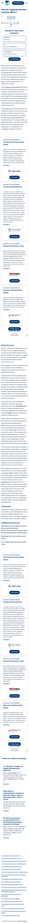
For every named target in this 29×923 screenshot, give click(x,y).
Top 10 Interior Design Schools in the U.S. (11, 858)
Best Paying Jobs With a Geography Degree (12, 884)
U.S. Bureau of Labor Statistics (12, 87)
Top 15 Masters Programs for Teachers (11, 881)
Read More (6, 784)
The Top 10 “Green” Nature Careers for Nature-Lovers (14, 872)
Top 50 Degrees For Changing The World (11, 869)
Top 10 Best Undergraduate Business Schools (12, 908)
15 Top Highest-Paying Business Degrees (11, 866)
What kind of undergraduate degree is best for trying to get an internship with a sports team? (13, 795)
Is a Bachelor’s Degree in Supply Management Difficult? (13, 768)
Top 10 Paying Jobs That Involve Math (10, 898)
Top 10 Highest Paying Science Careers (11, 855)
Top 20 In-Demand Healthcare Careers (10, 915)
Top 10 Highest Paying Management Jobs (11, 901)
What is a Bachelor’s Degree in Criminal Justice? (14, 532)
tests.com (5, 473)
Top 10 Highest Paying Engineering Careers (12, 879)
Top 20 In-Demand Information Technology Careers (14, 887)
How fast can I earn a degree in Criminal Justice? (14, 530)
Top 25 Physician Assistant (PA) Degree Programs (13, 861)
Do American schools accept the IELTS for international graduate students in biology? (12, 821)
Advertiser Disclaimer (22, 921)
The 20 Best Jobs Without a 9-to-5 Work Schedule (13, 864)
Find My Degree (18, 3)
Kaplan (11, 473)
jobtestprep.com (5, 482)
